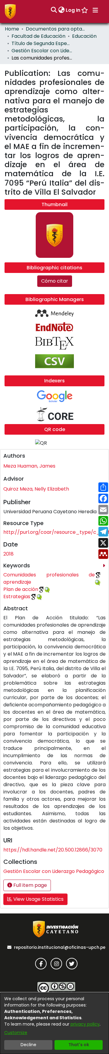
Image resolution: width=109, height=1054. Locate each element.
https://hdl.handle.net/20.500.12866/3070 (52, 849)
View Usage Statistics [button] (38, 899)
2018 (8, 553)
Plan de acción (20, 589)
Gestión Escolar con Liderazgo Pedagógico (42, 50)
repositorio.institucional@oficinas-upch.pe (59, 947)
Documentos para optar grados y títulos (56, 28)
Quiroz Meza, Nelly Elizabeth (36, 488)
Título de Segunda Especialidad (42, 43)
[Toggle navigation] (95, 10)
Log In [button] (73, 10)
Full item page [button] (29, 885)
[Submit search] (54, 10)
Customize (15, 1033)
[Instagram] (56, 963)
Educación (84, 36)
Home (12, 28)
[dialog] (54, 1023)
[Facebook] (41, 963)
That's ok (78, 1045)
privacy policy (85, 1024)
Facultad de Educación (38, 36)
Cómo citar (54, 280)
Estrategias (16, 596)
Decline (28, 1045)
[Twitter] (72, 963)
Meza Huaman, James (29, 465)
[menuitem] (61, 10)
